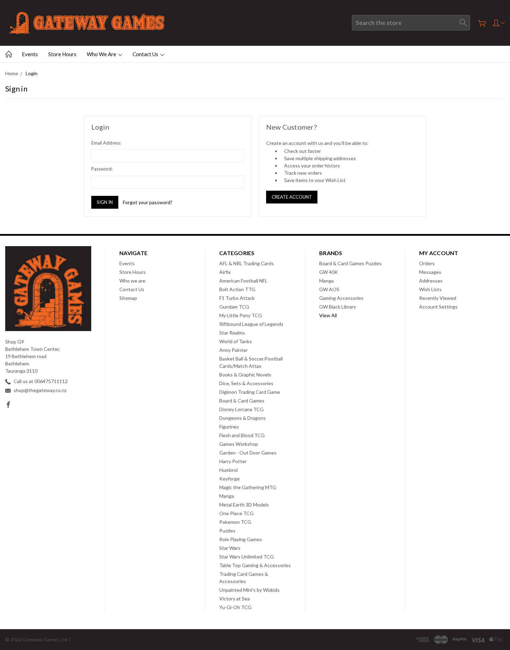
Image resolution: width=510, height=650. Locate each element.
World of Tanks (235, 341)
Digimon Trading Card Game (249, 392)
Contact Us (146, 54)
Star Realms (232, 333)
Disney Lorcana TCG (241, 409)
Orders (427, 263)
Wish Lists (430, 289)
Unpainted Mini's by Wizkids (249, 590)
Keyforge (229, 479)
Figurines (229, 427)
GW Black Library (337, 307)
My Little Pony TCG (240, 315)
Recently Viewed (437, 298)
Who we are (102, 54)
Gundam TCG (234, 307)
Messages (430, 272)
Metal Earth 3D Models (244, 505)
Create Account (292, 197)
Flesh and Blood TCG (242, 435)
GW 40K (328, 272)
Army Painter (233, 350)
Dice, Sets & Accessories (246, 383)
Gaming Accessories (341, 298)
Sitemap (128, 298)
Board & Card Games (241, 401)
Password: (101, 169)
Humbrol (228, 470)
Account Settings (438, 307)
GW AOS (329, 289)
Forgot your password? (147, 202)
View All (328, 315)
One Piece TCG (236, 513)
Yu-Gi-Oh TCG (235, 607)
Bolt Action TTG (237, 289)
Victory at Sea (234, 598)
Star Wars (229, 548)
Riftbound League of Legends (251, 324)
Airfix (225, 272)
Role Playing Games (240, 539)
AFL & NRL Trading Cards (246, 263)
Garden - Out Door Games (248, 453)
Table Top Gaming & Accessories (255, 565)
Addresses (431, 281)
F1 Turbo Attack (237, 298)
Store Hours (62, 54)
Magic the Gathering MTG (247, 487)
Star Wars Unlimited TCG (246, 557)
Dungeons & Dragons (242, 418)
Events (30, 54)
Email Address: (106, 143)
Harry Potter (233, 461)
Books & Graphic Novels (245, 375)
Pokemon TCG (235, 522)
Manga (226, 496)
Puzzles (227, 531)
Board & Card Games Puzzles (350, 263)
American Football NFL (243, 281)
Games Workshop (238, 444)
